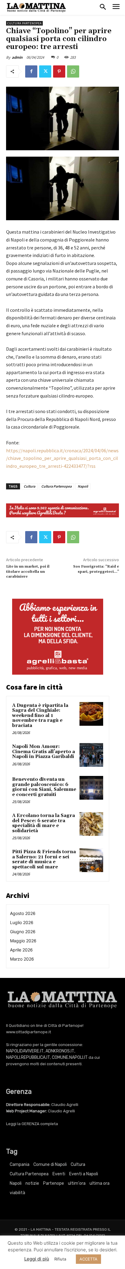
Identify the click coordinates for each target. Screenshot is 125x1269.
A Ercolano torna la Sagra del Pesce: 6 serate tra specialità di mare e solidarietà (43, 823)
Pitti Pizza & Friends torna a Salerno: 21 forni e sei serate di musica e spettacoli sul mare (44, 859)
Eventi (58, 1174)
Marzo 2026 (22, 958)
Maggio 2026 (23, 940)
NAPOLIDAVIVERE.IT (25, 1051)
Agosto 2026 (22, 913)
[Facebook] (31, 71)
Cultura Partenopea (24, 23)
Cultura (29, 486)
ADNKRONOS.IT (60, 1051)
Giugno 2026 (22, 931)
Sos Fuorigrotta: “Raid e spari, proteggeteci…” (96, 569)
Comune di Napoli (50, 1164)
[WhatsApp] (73, 71)
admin (17, 57)
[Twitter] (45, 71)
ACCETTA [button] (88, 1259)
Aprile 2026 (21, 949)
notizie (32, 1183)
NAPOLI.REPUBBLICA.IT (28, 1057)
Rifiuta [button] (60, 1259)
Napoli (83, 486)
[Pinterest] (59, 71)
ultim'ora (77, 1183)
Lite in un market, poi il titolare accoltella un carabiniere (27, 571)
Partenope (53, 1183)
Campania (19, 1164)
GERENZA (30, 1123)
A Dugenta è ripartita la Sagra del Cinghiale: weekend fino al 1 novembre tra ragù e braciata (40, 715)
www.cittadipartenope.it (28, 1032)
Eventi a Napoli (83, 1174)
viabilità (17, 1192)
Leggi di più (36, 1259)
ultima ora (100, 1183)
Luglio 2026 (21, 922)
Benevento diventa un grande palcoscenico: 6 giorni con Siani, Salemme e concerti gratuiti (44, 787)
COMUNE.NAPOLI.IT (70, 1057)
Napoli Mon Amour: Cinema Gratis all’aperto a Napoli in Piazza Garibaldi (43, 752)
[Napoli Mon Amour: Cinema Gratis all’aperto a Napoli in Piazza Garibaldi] (91, 755)
